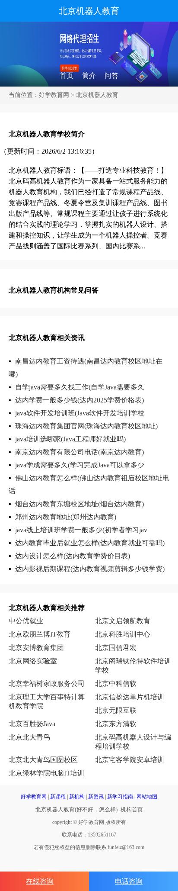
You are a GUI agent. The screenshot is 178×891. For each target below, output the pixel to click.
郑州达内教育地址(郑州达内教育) (65, 517)
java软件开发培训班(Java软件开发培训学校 (79, 413)
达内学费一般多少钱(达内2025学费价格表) (79, 400)
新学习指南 (120, 797)
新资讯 (96, 797)
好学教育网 (54, 95)
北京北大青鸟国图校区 (43, 759)
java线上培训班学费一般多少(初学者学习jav (81, 530)
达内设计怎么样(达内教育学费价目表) (72, 556)
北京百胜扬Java (32, 723)
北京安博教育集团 (36, 647)
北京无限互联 (116, 710)
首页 (66, 75)
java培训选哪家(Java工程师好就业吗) (70, 439)
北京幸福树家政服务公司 (47, 683)
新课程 (58, 797)
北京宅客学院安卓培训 (129, 759)
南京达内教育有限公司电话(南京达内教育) (79, 452)
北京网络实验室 (33, 661)
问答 (111, 75)
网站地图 (147, 797)
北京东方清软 (116, 723)
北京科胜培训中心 (122, 634)
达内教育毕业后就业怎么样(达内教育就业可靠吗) (90, 543)
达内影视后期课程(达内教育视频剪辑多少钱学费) (90, 569)
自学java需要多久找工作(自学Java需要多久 (79, 387)
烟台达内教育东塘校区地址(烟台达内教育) (79, 504)
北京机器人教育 (89, 11)
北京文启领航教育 (122, 620)
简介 (89, 75)
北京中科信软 (116, 683)
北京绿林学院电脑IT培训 (46, 773)
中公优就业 (26, 620)
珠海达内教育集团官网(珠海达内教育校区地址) (86, 426)
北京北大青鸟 (29, 737)
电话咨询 (129, 881)
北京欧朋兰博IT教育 (39, 634)
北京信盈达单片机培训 (129, 697)
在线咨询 (40, 881)
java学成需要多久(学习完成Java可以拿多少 (79, 465)
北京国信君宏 (116, 647)
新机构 (77, 797)
